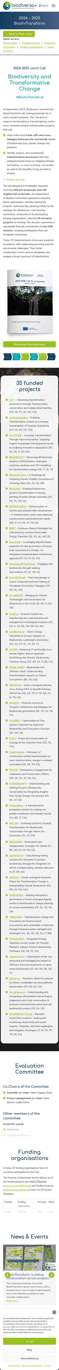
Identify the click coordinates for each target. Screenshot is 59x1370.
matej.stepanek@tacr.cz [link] (17, 1186)
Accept (29, 1341)
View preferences (30, 1358)
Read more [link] (11, 1301)
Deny (29, 1349)
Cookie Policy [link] (14, 1365)
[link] (53, 6)
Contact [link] (47, 1365)
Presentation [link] (10, 43)
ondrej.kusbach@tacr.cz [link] (16, 1190)
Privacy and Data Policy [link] (32, 1365)
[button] (54, 1312)
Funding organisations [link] (31, 47)
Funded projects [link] (31, 43)
